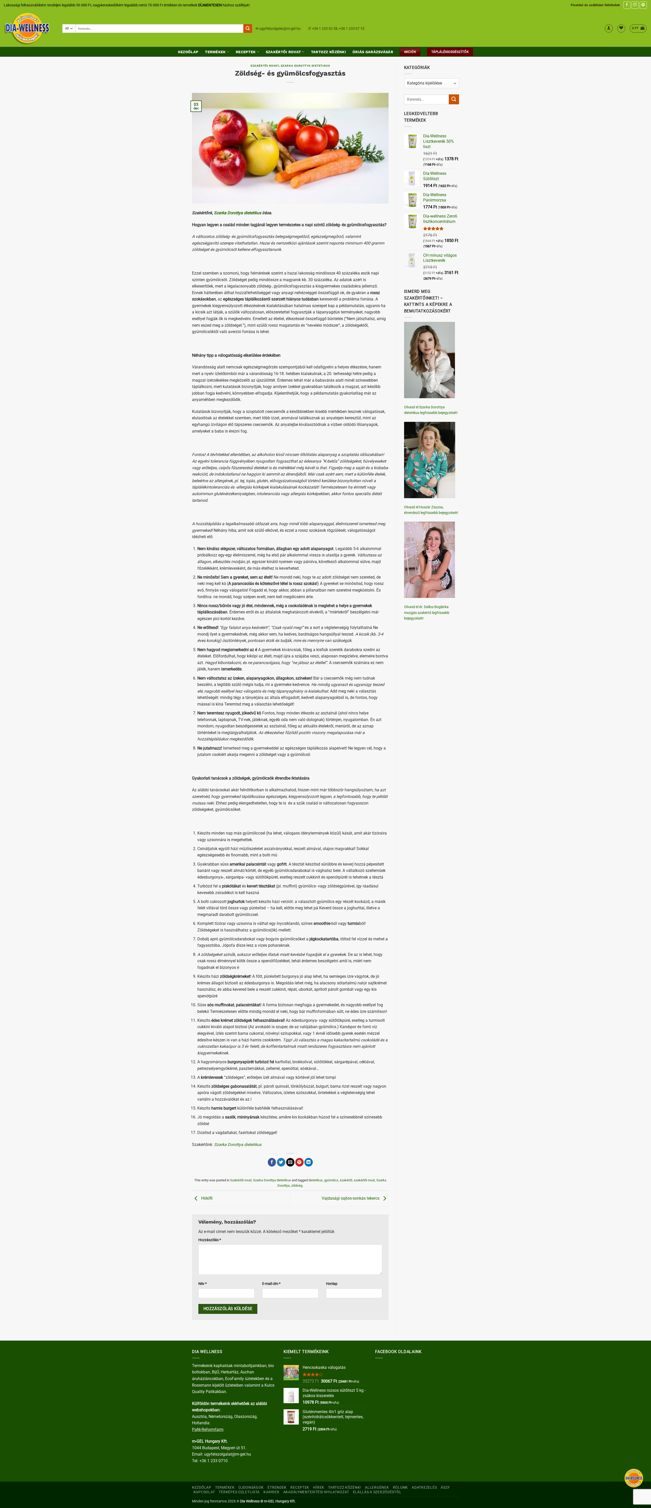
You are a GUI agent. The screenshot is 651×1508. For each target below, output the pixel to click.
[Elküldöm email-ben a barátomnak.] (290, 1162)
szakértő (346, 1180)
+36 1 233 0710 (213, 1460)
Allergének (377, 1487)
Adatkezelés (424, 1487)
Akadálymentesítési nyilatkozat (316, 1492)
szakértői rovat (364, 1180)
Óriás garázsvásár (372, 52)
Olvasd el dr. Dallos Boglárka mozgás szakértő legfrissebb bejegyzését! (426, 612)
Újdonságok (251, 1487)
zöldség (296, 1185)
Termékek (215, 52)
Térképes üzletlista (239, 1492)
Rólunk (400, 1487)
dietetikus (315, 1180)
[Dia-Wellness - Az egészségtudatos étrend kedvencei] (29, 28)
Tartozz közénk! (328, 52)
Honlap (331, 1284)
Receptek (246, 52)
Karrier (271, 1492)
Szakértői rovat (283, 52)
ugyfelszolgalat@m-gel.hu (280, 28)
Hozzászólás (209, 1240)
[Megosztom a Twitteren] (281, 1162)
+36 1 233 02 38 (324, 28)
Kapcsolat (204, 1492)
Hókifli (206, 1198)
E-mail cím (271, 1284)
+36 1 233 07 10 (351, 28)
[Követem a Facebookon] (627, 5)
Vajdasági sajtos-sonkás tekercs (351, 1198)
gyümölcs (331, 1180)
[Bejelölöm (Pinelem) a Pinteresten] (299, 1162)
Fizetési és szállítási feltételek (595, 5)
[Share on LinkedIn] (308, 1162)
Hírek (318, 1487)
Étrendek (277, 1487)
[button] (609, 28)
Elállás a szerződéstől (377, 1492)
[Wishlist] (621, 28)
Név (202, 1284)
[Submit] (247, 28)
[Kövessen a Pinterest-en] (643, 5)
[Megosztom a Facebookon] (272, 1162)
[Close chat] (633, 1478)
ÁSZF (445, 1487)
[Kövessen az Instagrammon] (635, 5)
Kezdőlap (188, 52)
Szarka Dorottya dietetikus (305, 65)
